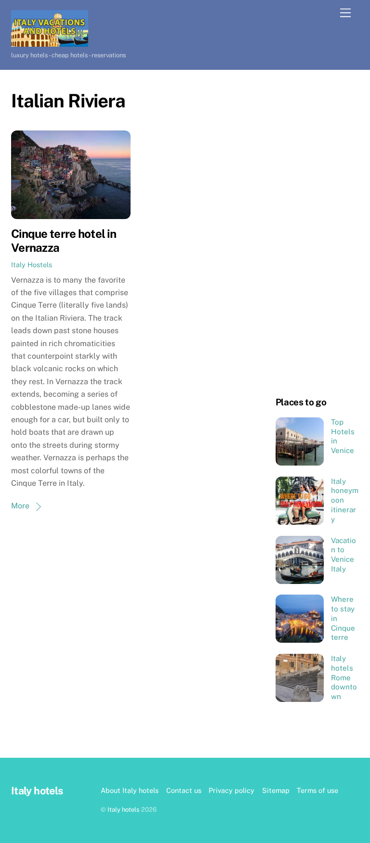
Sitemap (276, 790)
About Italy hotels (130, 790)
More (20, 505)
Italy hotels (123, 809)
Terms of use (317, 790)
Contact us (183, 790)
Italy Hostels (31, 264)
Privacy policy (231, 790)
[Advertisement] (317, 234)
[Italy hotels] (49, 42)
